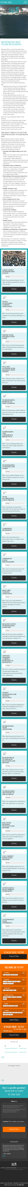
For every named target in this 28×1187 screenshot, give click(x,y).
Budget (14, 995)
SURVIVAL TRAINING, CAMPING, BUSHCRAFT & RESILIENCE (7, 659)
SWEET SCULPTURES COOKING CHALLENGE (7, 304)
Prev (3, 1155)
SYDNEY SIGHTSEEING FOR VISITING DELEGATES (9, 695)
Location (14, 1010)
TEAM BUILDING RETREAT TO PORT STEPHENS (8, 401)
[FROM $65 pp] (14, 258)
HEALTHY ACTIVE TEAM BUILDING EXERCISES (9, 625)
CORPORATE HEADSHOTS (7, 529)
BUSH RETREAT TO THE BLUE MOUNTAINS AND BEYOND (8, 760)
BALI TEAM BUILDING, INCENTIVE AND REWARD (8, 825)
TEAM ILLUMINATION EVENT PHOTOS (8, 498)
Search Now (14, 1020)
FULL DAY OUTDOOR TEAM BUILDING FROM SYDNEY (8, 369)
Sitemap (21, 1169)
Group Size (14, 988)
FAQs (7, 1169)
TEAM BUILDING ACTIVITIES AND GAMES (8, 466)
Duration (14, 979)
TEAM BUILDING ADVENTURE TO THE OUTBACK (8, 792)
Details (14, 289)
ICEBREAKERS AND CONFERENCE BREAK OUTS (7, 434)
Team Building (14, 1169)
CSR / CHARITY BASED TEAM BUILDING (8, 857)
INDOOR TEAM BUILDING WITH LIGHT (8, 336)
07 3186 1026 (6, 3)
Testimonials (14, 1141)
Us (14, 1101)
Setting (14, 1003)
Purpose (14, 972)
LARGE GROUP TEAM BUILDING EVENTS (8, 271)
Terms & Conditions (22, 1167)
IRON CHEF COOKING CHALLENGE (7, 592)
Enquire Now (14, 956)
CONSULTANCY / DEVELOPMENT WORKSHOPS (8, 889)
